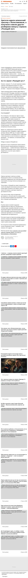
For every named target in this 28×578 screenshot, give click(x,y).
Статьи (6, 6)
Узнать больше (4, 574)
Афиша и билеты (5, 3)
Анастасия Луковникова (9, 237)
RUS (20, 1)
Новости (2, 6)
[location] (23, 1)
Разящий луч (9, 67)
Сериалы (25, 3)
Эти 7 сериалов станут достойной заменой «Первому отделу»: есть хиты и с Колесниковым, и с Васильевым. (13, 232)
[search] (25, 1)
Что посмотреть (18, 3)
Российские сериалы (6, 16)
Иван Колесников (14, 238)
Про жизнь (11, 6)
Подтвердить (4, 576)
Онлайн (11, 3)
